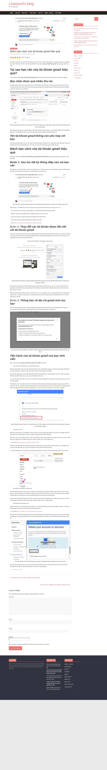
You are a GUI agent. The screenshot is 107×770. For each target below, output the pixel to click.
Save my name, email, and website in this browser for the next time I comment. (29, 644)
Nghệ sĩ (76, 65)
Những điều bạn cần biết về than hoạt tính (28, 442)
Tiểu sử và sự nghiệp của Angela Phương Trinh (56, 584)
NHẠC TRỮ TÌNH (78, 75)
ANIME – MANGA (48, 13)
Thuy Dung (24, 54)
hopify (40, 292)
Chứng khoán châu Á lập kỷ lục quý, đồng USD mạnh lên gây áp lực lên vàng (54, 677)
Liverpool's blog (21, 4)
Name (11, 619)
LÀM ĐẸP (17, 13)
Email (11, 628)
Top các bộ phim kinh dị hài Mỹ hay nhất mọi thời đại (27, 223)
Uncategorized (77, 77)
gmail (39, 169)
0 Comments (32, 54)
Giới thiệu (58, 13)
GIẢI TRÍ (40, 13)
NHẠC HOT (25, 13)
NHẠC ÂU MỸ (77, 68)
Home (11, 13)
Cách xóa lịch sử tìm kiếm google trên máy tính (30, 511)
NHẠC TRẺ (76, 73)
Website (11, 637)
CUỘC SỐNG (32, 13)
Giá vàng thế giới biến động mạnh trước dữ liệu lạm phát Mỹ (53, 666)
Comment (12, 597)
